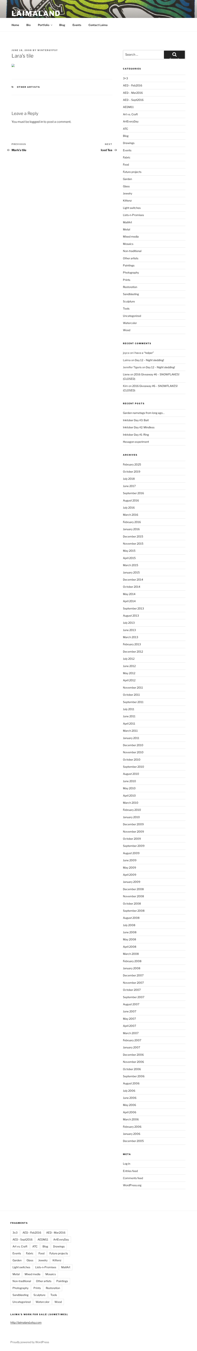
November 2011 (133, 687)
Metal (126, 229)
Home (15, 25)
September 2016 (133, 493)
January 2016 (131, 529)
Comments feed (133, 1178)
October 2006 (132, 1069)
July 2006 (129, 1090)
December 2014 (133, 579)
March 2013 (130, 637)
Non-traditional (132, 251)
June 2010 (129, 781)
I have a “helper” (144, 352)
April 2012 (129, 680)
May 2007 (129, 1018)
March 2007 (131, 1033)
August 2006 (131, 1083)
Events (77, 25)
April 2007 (129, 1025)
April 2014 (129, 601)
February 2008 (132, 961)
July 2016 (129, 507)
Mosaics (128, 243)
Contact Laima (98, 25)
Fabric (126, 157)
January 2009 (131, 881)
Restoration (130, 287)
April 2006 (129, 1112)
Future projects (132, 171)
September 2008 (133, 910)
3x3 (15, 1232)
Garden (127, 179)
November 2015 (133, 543)
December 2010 (133, 745)
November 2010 (133, 752)
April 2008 (129, 946)
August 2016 (131, 500)
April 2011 (129, 723)
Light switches (132, 207)
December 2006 (133, 1054)
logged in (36, 122)
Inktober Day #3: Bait (136, 420)
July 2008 (129, 925)
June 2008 (129, 932)
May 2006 (129, 1105)
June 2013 (129, 630)
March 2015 (130, 565)
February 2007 (132, 1040)
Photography (131, 272)
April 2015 (129, 558)
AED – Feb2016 (132, 85)
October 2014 (131, 586)
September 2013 (133, 608)
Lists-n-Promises (133, 215)
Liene (126, 374)
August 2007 (131, 1004)
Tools (126, 308)
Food (126, 164)
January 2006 (131, 1133)
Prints (126, 279)
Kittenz (127, 200)
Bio (28, 25)
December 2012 (133, 651)
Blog (62, 25)
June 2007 (129, 1011)
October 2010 (131, 759)
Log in (126, 1163)
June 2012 (129, 666)
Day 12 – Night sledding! (149, 360)
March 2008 (131, 953)
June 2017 (129, 486)
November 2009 (133, 831)
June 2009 (129, 860)
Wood (126, 330)
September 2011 (133, 702)
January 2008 (131, 968)
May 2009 (129, 867)
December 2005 (133, 1141)
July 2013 (129, 622)
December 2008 (133, 889)
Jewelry (127, 193)
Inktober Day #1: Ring (136, 434)
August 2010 (131, 773)
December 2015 (133, 536)
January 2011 (131, 738)
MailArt (127, 222)
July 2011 (128, 709)
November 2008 (133, 896)
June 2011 (129, 716)
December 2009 (133, 824)
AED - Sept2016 (23, 1239)
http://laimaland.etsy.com (26, 1322)
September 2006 (133, 1076)
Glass (126, 186)
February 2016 (132, 522)
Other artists (28, 87)
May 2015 (129, 550)
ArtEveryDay (131, 121)
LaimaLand (36, 13)
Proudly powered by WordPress (29, 1342)
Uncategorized (132, 315)
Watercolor (130, 323)
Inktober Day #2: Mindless (138, 427)
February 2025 (132, 464)
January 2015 (131, 572)
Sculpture (129, 301)
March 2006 (131, 1119)
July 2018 (129, 478)
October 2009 (132, 838)
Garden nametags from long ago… (143, 412)
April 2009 (129, 874)
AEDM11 (128, 107)
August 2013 (131, 615)
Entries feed (130, 1171)
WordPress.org (132, 1185)
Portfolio (43, 25)
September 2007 (133, 997)
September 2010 (133, 766)
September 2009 (133, 845)
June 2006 (129, 1097)
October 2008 (132, 903)
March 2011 (130, 730)
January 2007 (131, 1047)
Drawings (128, 143)
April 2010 (129, 795)
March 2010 (130, 802)
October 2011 (131, 694)
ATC (125, 128)
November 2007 (133, 982)
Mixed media (131, 236)
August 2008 (131, 917)
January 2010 (131, 817)
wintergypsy (47, 50)
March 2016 (130, 514)
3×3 (125, 78)
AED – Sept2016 (133, 99)
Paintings (128, 265)
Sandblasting (131, 294)
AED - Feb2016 (32, 1232)
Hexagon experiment (136, 441)
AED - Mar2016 (55, 1232)
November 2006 (133, 1061)
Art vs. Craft (130, 114)
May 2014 (129, 594)
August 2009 (131, 853)
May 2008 (129, 939)
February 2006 (132, 1126)
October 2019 (131, 471)
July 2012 (128, 658)
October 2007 (132, 989)
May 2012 (129, 673)
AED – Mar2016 (133, 92)
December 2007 (133, 975)
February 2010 (132, 809)
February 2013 (132, 644)
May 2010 (129, 788)
